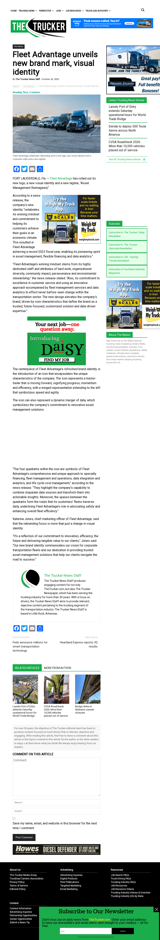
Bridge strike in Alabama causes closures (84, 709)
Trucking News (26, 11)
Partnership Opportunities (23, 915)
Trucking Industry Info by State (127, 896)
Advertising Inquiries (71, 875)
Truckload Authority (97, 11)
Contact (14, 903)
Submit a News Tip (19, 922)
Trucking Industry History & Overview (130, 892)
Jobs (58, 11)
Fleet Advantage (61, 178)
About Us (15, 869)
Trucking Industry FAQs (123, 882)
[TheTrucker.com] (36, 27)
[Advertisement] (56, 439)
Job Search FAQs (120, 875)
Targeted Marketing (70, 885)
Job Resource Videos (122, 889)
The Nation (18, 46)
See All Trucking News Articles (125, 159)
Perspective (45, 11)
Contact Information (20, 908)
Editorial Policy (18, 889)
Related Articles (27, 667)
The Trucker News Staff (27, 79)
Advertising (66, 869)
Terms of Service (19, 885)
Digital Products (68, 878)
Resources (117, 869)
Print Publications (69, 882)
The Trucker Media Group (23, 875)
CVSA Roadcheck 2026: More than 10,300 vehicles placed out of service (56, 711)
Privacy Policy (17, 882)
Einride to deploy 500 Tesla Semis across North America (127, 130)
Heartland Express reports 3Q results (79, 644)
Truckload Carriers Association (26, 878)
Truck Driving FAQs (121, 878)
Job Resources (73, 11)
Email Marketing (69, 889)
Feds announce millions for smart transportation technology (30, 646)
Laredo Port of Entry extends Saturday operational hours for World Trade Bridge (24, 711)
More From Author (57, 667)
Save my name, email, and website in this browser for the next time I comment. (55, 826)
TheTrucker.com (99, 919)
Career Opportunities (21, 919)
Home (14, 11)
